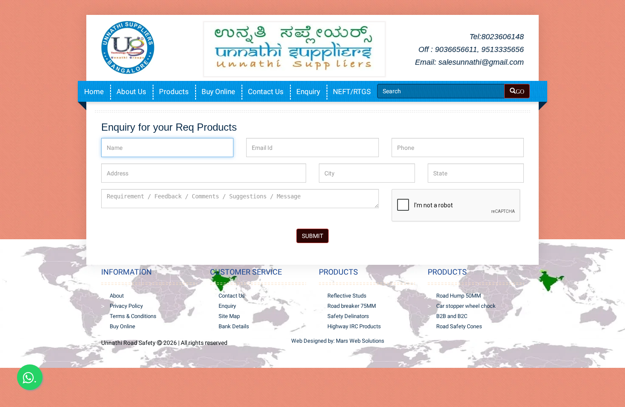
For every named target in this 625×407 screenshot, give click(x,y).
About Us (131, 91)
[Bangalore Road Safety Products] (149, 47)
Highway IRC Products (354, 326)
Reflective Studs (346, 295)
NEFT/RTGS (352, 91)
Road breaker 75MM (351, 306)
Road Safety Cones (459, 326)
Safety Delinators (348, 316)
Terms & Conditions (133, 316)
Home (94, 91)
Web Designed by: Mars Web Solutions (337, 341)
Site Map (229, 316)
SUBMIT (312, 235)
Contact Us (266, 91)
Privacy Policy (126, 306)
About (117, 295)
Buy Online (218, 91)
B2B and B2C (451, 316)
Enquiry (308, 91)
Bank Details (234, 326)
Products (174, 91)
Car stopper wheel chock (466, 306)
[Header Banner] (294, 47)
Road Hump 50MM (458, 295)
